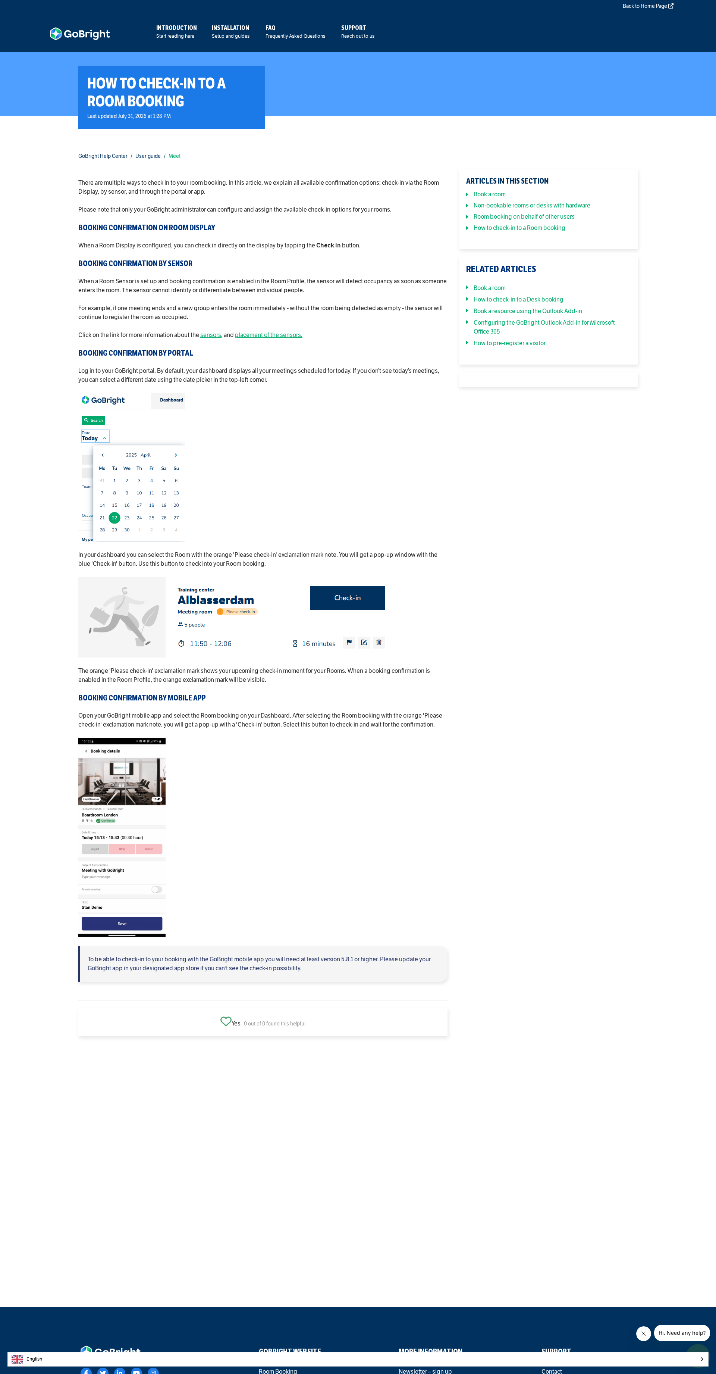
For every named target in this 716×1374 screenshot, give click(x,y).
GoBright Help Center (103, 156)
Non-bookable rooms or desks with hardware (532, 205)
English (34, 1359)
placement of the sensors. (268, 334)
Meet (174, 156)
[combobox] (358, 1359)
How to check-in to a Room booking (519, 227)
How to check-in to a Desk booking (518, 299)
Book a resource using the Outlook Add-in (528, 311)
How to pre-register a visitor (510, 343)
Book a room (490, 194)
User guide (148, 156)
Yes (236, 1023)
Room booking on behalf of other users (524, 216)
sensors (210, 334)
